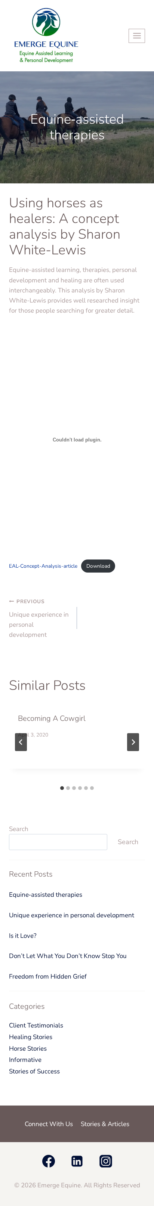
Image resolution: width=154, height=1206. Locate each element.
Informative (25, 1059)
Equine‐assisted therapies (45, 894)
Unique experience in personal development (39, 618)
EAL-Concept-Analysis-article (43, 566)
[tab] (62, 788)
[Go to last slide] (21, 742)
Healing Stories (30, 1037)
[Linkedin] (77, 1161)
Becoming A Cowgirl (52, 718)
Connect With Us (49, 1124)
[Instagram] (105, 1161)
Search (18, 829)
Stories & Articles (105, 1124)
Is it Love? (23, 935)
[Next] (133, 742)
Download (98, 566)
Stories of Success (34, 1071)
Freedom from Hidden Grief (48, 976)
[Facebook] (48, 1161)
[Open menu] (137, 36)
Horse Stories (28, 1048)
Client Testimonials (36, 1025)
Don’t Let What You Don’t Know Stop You (68, 956)
